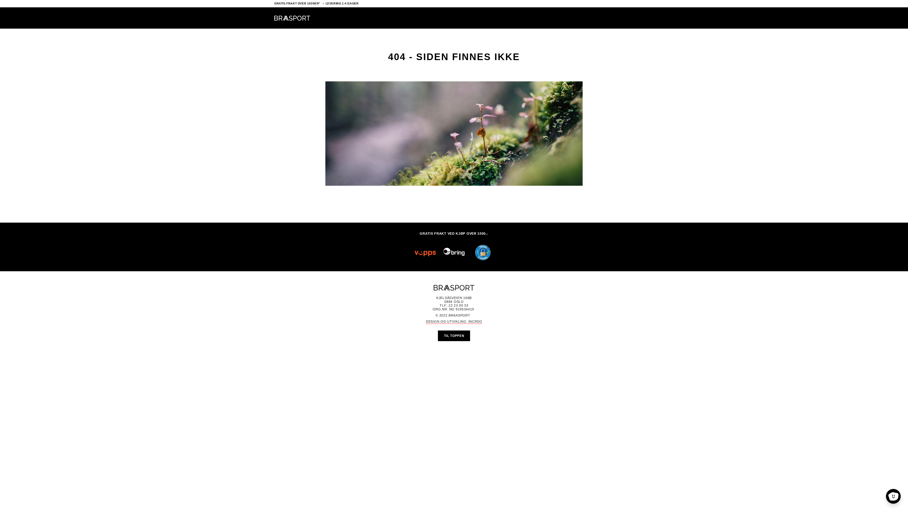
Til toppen (454, 336)
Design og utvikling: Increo (454, 321)
